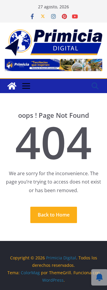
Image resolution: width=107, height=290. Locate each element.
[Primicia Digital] (12, 86)
